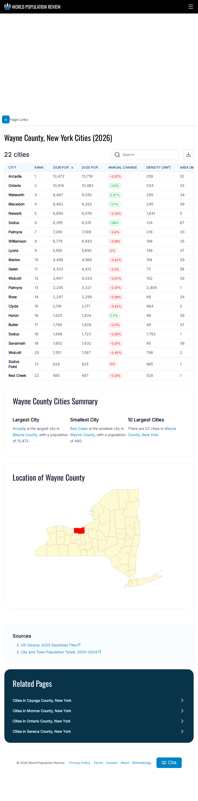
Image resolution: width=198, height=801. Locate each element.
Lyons (13, 250)
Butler (13, 324)
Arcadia (15, 176)
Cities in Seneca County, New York (42, 731)
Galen (13, 269)
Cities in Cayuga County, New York (42, 700)
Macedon (16, 204)
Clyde (13, 306)
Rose (13, 297)
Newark (15, 213)
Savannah (17, 343)
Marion (14, 259)
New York (150, 434)
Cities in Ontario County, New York (42, 721)
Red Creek (17, 375)
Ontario (15, 185)
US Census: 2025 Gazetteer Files (49, 645)
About (125, 763)
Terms (98, 763)
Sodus (14, 222)
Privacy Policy (79, 763)
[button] (191, 7)
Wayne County (25, 434)
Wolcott (15, 278)
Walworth (16, 195)
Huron (14, 315)
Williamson (17, 241)
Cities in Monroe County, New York (42, 710)
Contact (112, 763)
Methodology (141, 763)
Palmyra (15, 232)
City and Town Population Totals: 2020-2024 (59, 652)
